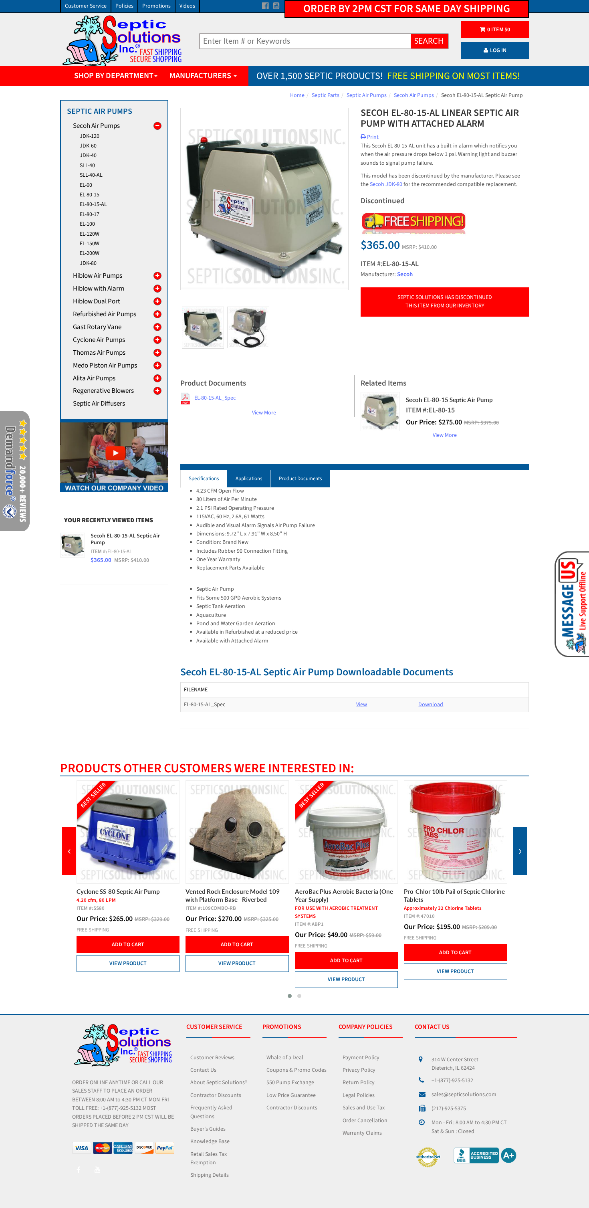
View (361, 705)
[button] (289, 996)
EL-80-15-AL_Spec (215, 398)
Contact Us (203, 1070)
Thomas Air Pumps (99, 353)
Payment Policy (361, 1058)
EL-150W (89, 244)
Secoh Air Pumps (414, 95)
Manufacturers (201, 75)
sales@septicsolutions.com (464, 1095)
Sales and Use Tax (364, 1108)
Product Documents (300, 478)
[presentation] (69, 851)
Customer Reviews (212, 1058)
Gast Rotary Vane (97, 327)
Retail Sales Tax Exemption (208, 1158)
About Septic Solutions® (218, 1083)
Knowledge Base (210, 1141)
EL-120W (89, 234)
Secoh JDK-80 (386, 184)
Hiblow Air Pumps (97, 276)
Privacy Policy (359, 1070)
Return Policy (359, 1083)
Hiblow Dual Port (96, 301)
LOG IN (498, 50)
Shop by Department (113, 75)
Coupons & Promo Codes (296, 1070)
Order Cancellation (365, 1121)
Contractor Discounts (215, 1095)
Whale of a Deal (284, 1058)
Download (430, 705)
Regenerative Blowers (103, 391)
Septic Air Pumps (367, 95)
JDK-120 (89, 136)
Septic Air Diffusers (99, 403)
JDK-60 (88, 146)
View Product (128, 964)
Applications (249, 478)
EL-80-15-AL (93, 204)
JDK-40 (88, 156)
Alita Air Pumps (94, 378)
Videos (187, 6)
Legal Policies (359, 1095)
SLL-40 (87, 166)
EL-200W (89, 253)
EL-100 (87, 224)
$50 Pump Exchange (290, 1083)
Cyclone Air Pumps (99, 340)
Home (297, 95)
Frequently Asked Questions (211, 1112)
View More (264, 413)
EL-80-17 (89, 214)
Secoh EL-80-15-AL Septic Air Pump (125, 539)
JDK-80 (88, 263)
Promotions (156, 6)
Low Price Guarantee (291, 1095)
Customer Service (86, 6)
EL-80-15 (89, 195)
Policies (124, 6)
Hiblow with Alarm (98, 288)
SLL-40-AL (91, 175)
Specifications (204, 478)
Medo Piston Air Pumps (105, 365)
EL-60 (86, 185)
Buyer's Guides (208, 1129)
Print (372, 137)
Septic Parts (325, 95)
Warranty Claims (362, 1133)
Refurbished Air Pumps (104, 314)
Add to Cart (128, 945)
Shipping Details (209, 1175)
